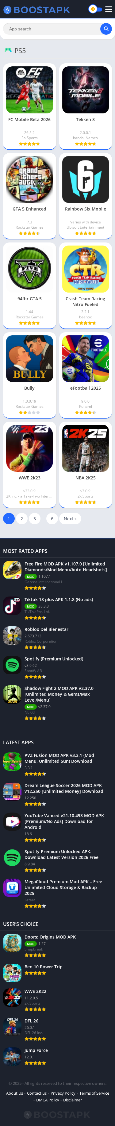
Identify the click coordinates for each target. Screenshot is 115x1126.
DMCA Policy (47, 1100)
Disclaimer (72, 1100)
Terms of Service (94, 1093)
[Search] (106, 29)
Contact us (37, 1093)
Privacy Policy (63, 1093)
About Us (14, 1093)
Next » (70, 519)
